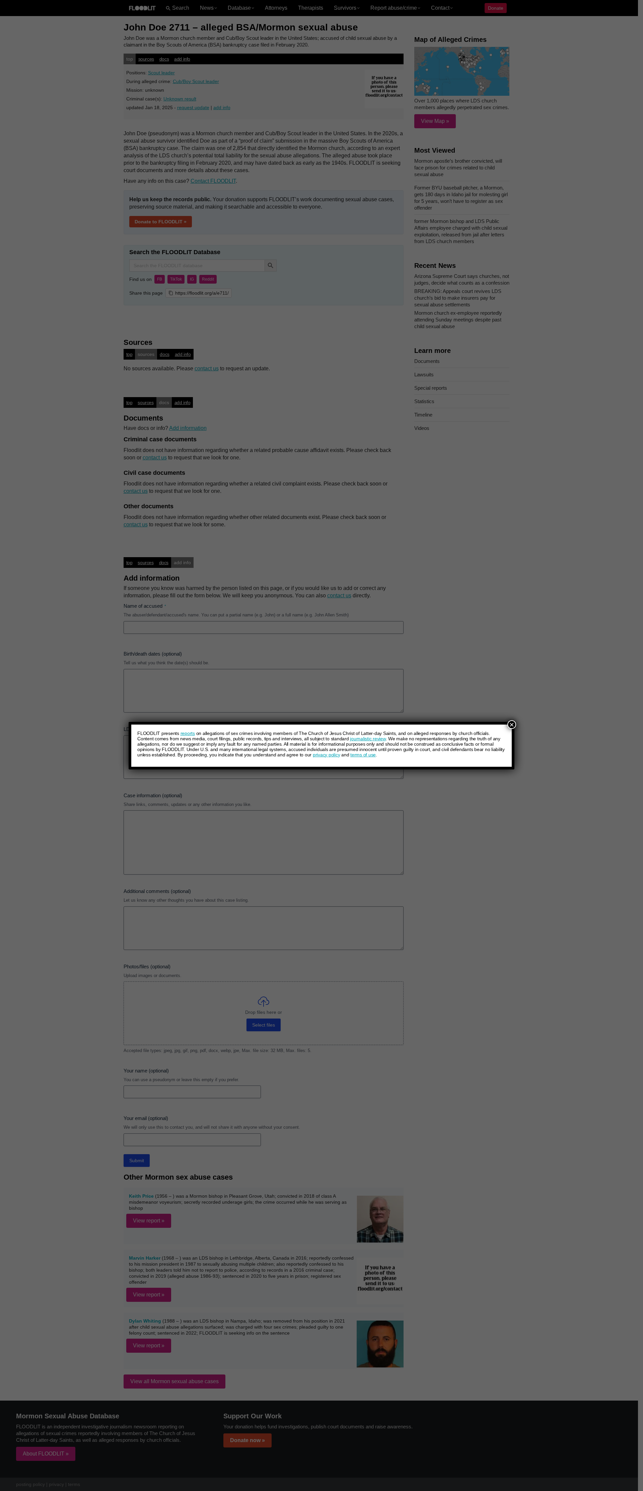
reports (188, 733)
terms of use (363, 754)
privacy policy (326, 754)
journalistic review (367, 738)
